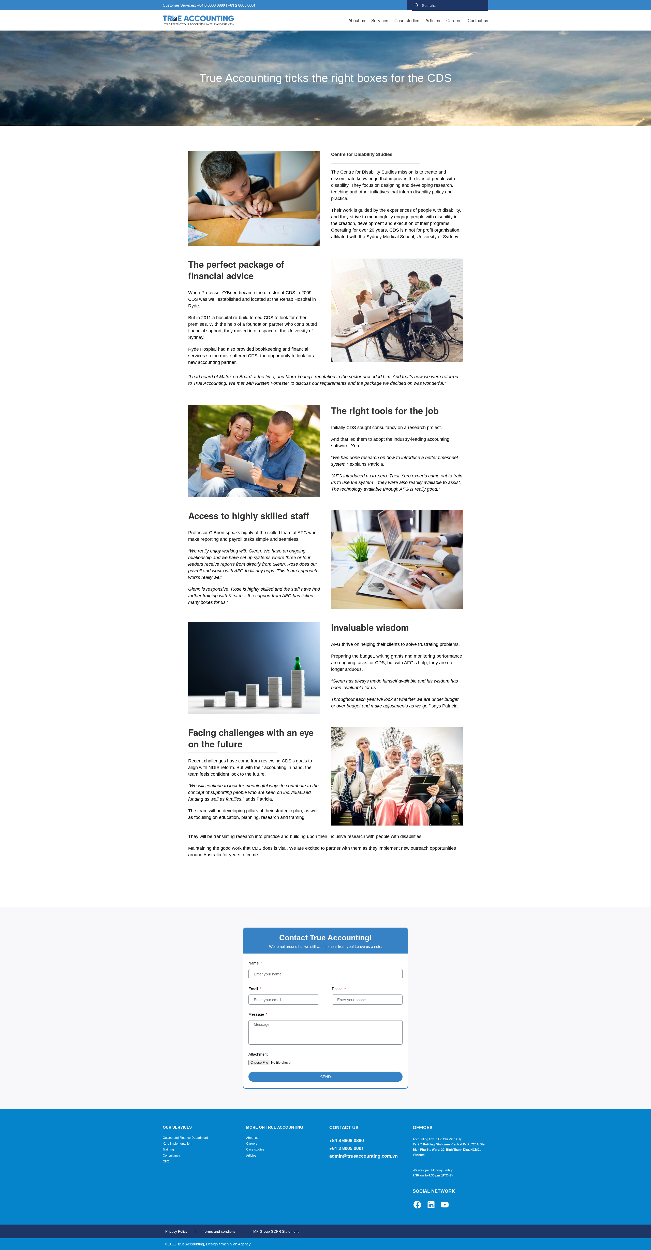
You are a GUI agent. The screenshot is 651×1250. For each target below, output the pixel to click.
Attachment (258, 1054)
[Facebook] (417, 1204)
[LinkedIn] (431, 1204)
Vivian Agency (238, 1244)
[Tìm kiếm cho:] (450, 4)
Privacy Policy (176, 1231)
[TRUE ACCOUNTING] (198, 20)
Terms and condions (219, 1231)
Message (256, 1014)
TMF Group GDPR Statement (275, 1231)
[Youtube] (444, 1204)
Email (253, 989)
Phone (338, 989)
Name (254, 963)
